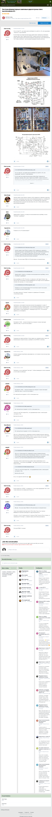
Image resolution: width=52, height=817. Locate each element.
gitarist (13, 571)
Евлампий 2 (42, 707)
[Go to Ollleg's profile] (37, 737)
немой (7, 383)
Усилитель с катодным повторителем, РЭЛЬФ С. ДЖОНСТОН (44, 691)
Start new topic (32, 23)
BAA (7, 212)
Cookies (32, 812)
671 (8, 394)
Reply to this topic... (13, 549)
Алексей (42, 768)
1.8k (8, 238)
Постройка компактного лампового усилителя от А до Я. (44, 749)
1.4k (8, 313)
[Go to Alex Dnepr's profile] (7, 199)
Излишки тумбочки (27, 596)
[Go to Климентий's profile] (7, 407)
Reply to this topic (44, 23)
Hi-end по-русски (26, 587)
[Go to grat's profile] (37, 690)
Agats (7, 302)
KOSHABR (9, 574)
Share (38, 17)
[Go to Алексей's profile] (37, 765)
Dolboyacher (7, 319)
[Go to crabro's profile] (7, 506)
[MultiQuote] (14, 161)
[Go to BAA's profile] (7, 216)
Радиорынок (25, 571)
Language (20, 812)
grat (41, 693)
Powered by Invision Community (26, 813)
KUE (41, 751)
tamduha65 (4, 574)
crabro (7, 501)
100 (8, 39)
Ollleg (41, 737)
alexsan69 (4, 576)
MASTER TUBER (26, 591)
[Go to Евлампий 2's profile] (37, 705)
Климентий (7, 403)
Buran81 (41, 574)
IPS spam (21, 816)
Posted (46, 693)
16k (8, 435)
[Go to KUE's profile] (37, 748)
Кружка (11, 573)
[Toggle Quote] (15, 169)
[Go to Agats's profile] (7, 307)
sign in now (30, 543)
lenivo (41, 620)
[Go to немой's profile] (7, 388)
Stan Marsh (7, 425)
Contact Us (26, 812)
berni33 (3, 573)
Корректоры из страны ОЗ (44, 648)
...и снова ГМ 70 (42, 587)
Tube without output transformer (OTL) (23, 18)
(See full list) (13, 568)
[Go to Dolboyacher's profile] (7, 324)
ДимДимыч (9, 571)
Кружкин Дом (25, 583)
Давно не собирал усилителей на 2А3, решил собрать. (44, 572)
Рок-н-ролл (25, 575)
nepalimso (4, 571)
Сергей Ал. (7, 228)
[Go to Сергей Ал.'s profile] (7, 232)
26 (8, 205)
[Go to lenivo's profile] (37, 617)
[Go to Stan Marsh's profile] (7, 429)
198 (8, 512)
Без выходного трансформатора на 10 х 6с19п (44, 634)
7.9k (8, 222)
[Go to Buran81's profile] (37, 572)
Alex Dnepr (7, 195)
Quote (18, 161)
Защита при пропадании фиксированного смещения (44, 721)
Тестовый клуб (26, 600)
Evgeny (7, 573)
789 (8, 330)
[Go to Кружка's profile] (37, 662)
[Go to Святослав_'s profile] (3, 17)
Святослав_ (10, 17)
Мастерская (25, 579)
